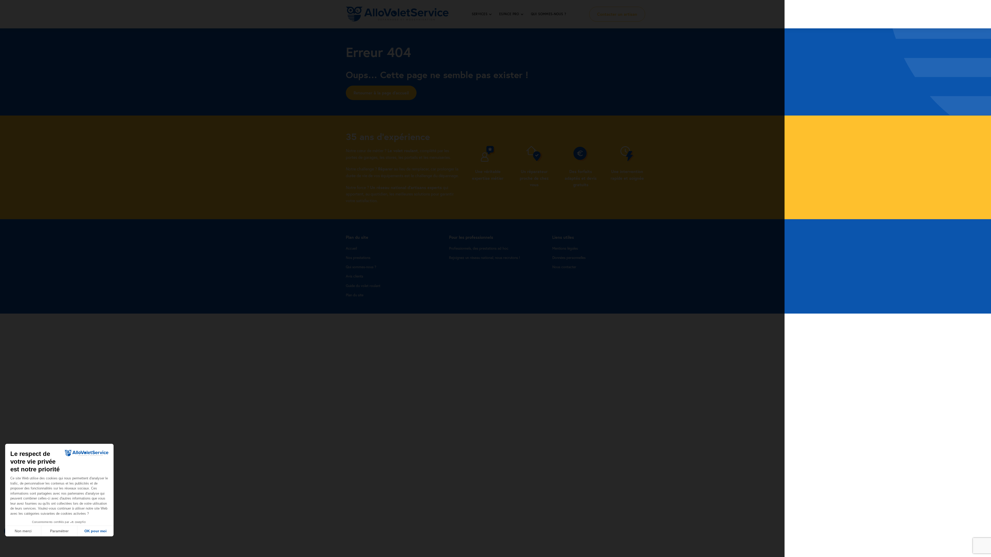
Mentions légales (565, 248)
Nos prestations (358, 257)
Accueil (351, 248)
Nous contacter (564, 266)
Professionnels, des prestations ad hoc (478, 248)
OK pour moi (95, 531)
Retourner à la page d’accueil (381, 92)
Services (479, 14)
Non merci (23, 531)
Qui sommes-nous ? (548, 14)
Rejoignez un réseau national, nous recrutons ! (484, 257)
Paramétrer (59, 531)
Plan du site (354, 294)
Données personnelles (569, 257)
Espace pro (509, 14)
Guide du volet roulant (363, 285)
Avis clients (354, 276)
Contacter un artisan (617, 14)
